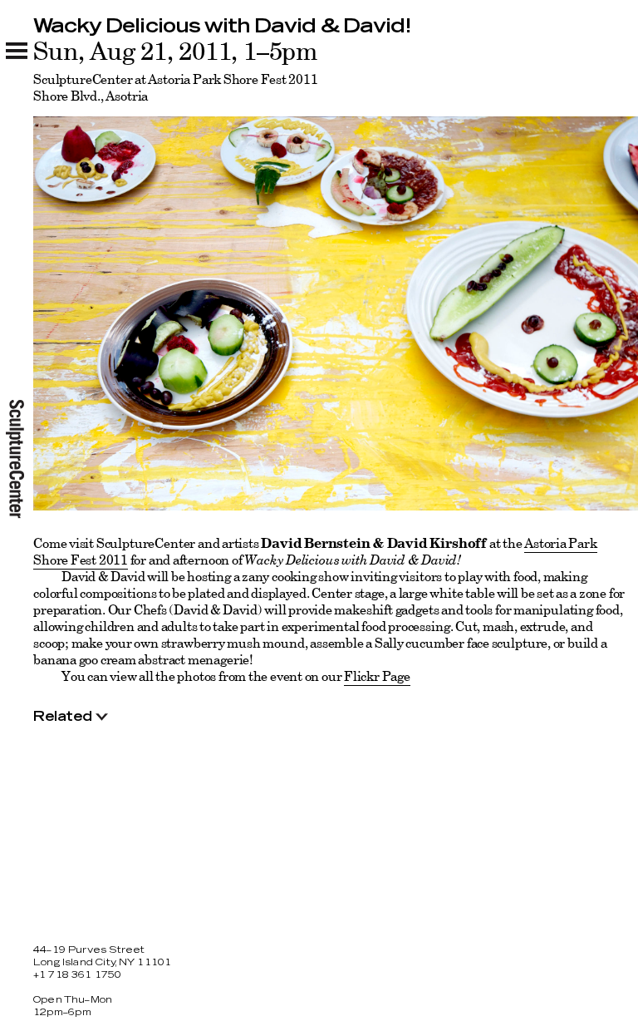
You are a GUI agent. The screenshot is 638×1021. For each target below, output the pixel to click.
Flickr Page (377, 676)
